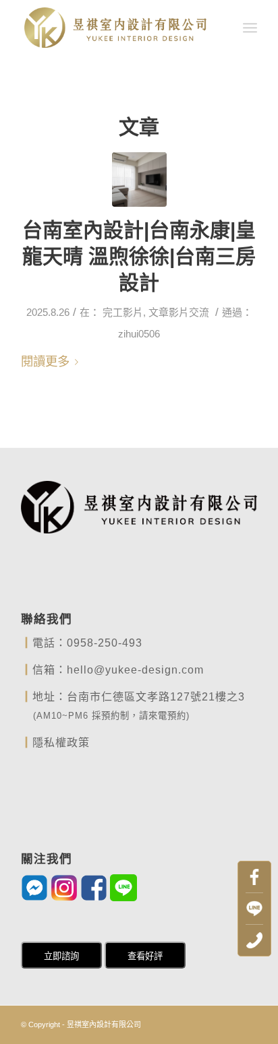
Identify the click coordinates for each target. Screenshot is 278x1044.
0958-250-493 (104, 643)
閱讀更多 (45, 361)
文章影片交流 (178, 312)
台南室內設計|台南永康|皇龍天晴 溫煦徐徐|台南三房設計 (139, 256)
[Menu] (250, 27)
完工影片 (123, 312)
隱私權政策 (61, 742)
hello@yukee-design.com (135, 670)
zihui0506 (139, 334)
